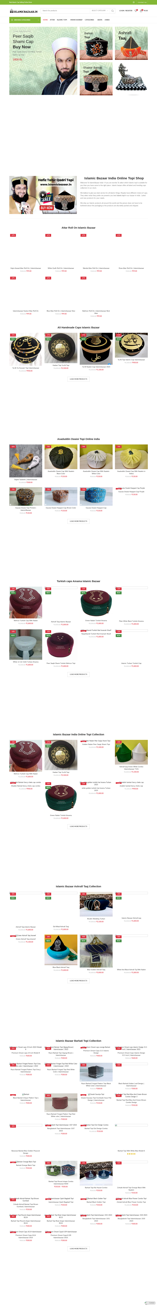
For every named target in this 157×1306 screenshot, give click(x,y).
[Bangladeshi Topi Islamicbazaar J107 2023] (61, 1125)
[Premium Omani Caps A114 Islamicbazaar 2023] (25, 1232)
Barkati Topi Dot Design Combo (96, 1128)
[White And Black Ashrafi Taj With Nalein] (131, 951)
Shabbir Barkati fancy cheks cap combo (25, 786)
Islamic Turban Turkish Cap (131, 663)
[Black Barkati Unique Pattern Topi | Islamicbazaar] (25, 1094)
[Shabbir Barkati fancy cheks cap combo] (25, 782)
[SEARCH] (112, 11)
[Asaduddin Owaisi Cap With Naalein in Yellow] (131, 456)
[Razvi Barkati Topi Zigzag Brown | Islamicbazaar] (61, 1048)
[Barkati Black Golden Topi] (96, 1199)
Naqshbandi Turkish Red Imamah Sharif (96, 634)
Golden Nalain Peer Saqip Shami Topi (96, 744)
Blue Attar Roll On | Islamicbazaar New (61, 311)
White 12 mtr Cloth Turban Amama (25, 662)
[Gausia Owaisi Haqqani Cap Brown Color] (61, 496)
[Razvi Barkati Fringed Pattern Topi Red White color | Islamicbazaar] (61, 1102)
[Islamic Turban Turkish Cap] (131, 645)
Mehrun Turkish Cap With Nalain (26, 620)
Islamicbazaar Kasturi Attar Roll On (25, 311)
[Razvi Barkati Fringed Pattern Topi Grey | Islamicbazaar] (25, 1065)
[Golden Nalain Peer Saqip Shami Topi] (96, 741)
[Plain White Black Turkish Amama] (131, 603)
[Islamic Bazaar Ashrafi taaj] (131, 904)
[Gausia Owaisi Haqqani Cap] (96, 496)
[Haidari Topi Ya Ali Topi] (61, 348)
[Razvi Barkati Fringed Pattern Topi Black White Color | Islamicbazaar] (96, 1072)
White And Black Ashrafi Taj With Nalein (131, 970)
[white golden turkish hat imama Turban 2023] (96, 783)
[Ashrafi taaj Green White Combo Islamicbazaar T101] (131, 752)
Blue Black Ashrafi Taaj (61, 967)
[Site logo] (23, 11)
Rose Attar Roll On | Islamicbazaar (131, 268)
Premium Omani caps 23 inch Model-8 (26, 1053)
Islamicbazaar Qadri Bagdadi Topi (61, 1202)
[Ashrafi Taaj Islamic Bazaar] (61, 603)
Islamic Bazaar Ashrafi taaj (131, 918)
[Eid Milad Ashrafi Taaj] (61, 908)
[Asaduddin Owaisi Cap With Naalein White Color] (96, 456)
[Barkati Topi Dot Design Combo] (96, 1125)
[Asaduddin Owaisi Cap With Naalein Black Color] (61, 456)
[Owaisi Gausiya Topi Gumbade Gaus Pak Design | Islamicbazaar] (96, 1094)
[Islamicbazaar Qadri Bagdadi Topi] (61, 1199)
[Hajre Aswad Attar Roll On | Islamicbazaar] (25, 249)
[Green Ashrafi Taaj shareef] (25, 936)
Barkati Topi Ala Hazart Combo (96, 1188)
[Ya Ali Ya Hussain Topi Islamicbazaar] (25, 349)
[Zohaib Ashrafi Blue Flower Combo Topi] (131, 1199)
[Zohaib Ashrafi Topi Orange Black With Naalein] (131, 1173)
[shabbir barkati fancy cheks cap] (131, 782)
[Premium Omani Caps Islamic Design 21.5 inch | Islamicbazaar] (131, 1048)
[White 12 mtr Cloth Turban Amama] (25, 644)
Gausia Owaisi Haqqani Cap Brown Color (61, 508)
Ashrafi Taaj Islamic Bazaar (61, 622)
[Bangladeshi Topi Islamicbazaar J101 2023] (96, 1215)
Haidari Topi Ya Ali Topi (61, 365)
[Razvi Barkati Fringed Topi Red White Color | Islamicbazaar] (61, 1065)
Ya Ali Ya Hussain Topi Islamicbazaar (25, 368)
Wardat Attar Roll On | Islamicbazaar (96, 268)
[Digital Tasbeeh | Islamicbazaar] (25, 460)
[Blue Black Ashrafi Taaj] (61, 950)
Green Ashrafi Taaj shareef (26, 939)
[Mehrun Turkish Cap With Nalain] (25, 602)
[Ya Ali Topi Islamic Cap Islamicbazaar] (131, 345)
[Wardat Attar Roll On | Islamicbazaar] (96, 249)
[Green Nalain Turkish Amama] (96, 602)
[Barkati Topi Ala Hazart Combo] (96, 1173)
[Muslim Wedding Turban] (96, 904)
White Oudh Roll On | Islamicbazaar (61, 268)
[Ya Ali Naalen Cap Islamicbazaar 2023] (96, 349)
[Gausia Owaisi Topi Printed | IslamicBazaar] (25, 496)
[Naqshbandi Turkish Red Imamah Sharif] (96, 630)
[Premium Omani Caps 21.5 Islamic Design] (96, 1047)
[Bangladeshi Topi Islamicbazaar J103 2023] (131, 1215)
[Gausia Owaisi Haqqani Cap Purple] (131, 488)
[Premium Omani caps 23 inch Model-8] (25, 1048)
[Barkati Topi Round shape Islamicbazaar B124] (25, 1216)
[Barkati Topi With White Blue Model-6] (131, 1136)
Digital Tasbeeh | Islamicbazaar (25, 479)
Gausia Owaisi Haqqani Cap (96, 508)
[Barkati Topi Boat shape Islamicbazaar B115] (61, 1216)
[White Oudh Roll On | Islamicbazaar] (61, 249)
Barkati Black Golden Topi (96, 1202)
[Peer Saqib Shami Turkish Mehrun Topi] (61, 645)
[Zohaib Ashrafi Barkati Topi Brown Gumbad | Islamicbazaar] (25, 1200)
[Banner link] (43, 61)
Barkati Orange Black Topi (25, 1165)
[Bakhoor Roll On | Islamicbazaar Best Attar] (96, 292)
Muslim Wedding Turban (96, 919)
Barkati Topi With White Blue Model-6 (131, 1151)
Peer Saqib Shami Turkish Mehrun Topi (61, 663)
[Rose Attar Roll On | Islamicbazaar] (131, 249)
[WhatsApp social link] (133, 2)
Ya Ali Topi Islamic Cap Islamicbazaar (131, 360)
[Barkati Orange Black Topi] (25, 1162)
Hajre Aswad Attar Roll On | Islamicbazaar (25, 268)
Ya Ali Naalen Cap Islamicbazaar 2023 (96, 367)
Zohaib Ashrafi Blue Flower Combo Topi (131, 1202)
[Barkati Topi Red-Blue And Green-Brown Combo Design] (131, 1095)
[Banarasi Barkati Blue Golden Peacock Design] (25, 1136)
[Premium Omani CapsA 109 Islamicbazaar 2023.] (61, 1232)
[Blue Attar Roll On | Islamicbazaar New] (61, 292)
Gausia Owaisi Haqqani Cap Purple (131, 492)
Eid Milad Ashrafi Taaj (61, 926)
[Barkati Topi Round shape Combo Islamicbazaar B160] (61, 1170)
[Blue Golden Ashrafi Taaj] (96, 951)
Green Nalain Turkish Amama (96, 620)
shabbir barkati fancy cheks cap (131, 786)
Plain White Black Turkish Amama (131, 621)
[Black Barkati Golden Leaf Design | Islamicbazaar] (131, 1072)
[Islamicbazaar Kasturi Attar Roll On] (25, 292)
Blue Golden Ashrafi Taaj (96, 970)
